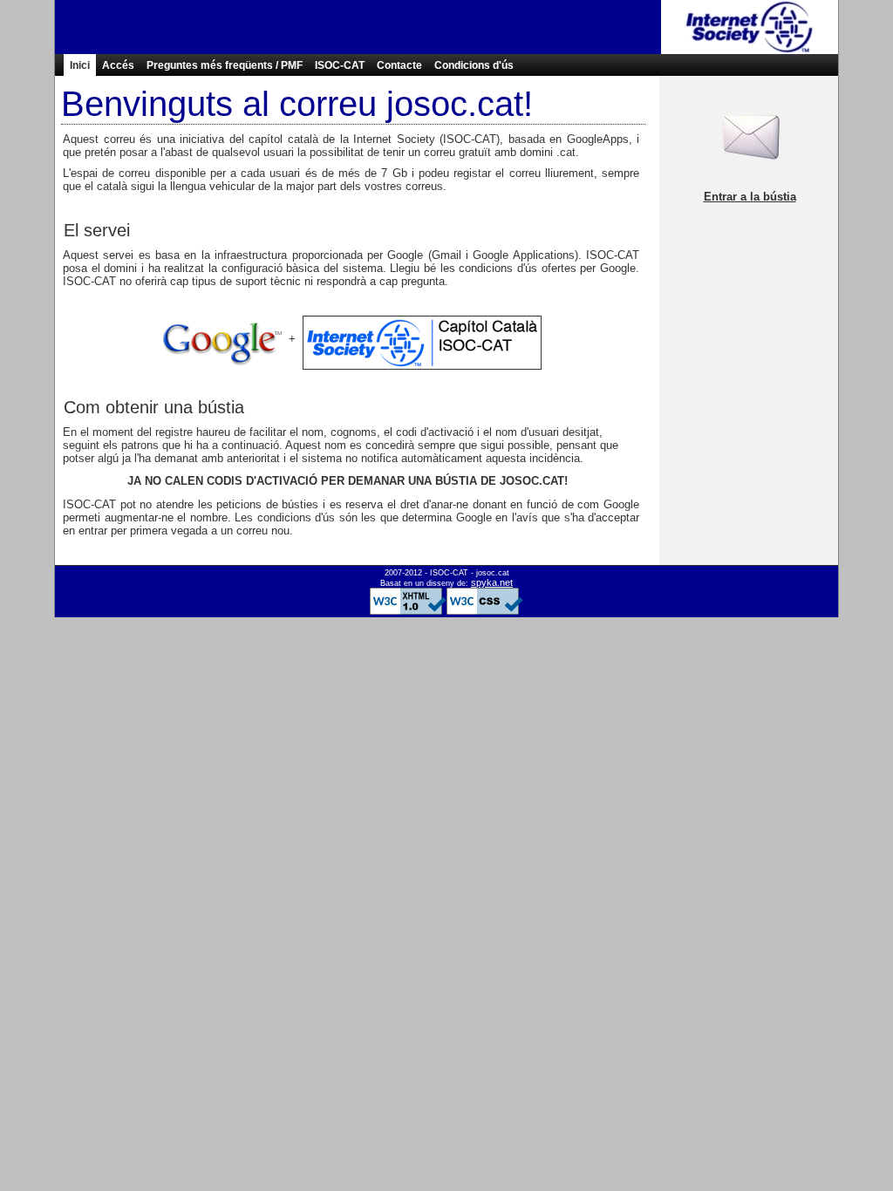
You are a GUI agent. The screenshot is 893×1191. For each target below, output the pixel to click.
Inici (80, 65)
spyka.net (492, 582)
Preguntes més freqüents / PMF (225, 65)
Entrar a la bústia (750, 196)
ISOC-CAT (340, 65)
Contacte (399, 65)
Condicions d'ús (474, 65)
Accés (118, 65)
